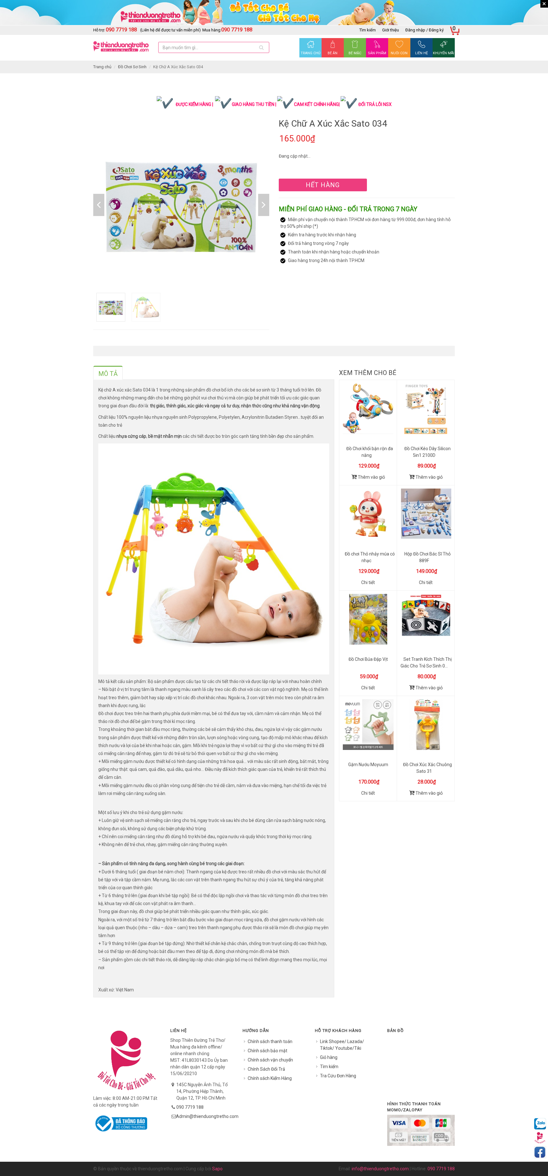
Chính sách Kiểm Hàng (270, 1078)
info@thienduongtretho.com (380, 1168)
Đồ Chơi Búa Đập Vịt (368, 659)
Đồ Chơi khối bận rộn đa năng (369, 452)
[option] (181, 204)
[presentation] (108, 374)
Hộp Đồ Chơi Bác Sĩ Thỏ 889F (427, 557)
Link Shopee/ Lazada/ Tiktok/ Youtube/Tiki (342, 1045)
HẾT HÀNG (323, 185)
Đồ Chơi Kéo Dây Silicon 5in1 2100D (427, 452)
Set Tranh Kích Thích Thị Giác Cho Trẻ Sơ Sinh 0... (426, 662)
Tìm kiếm (367, 30)
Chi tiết (368, 582)
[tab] (108, 373)
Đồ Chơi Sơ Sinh (132, 66)
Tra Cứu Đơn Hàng (338, 1075)
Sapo (217, 1168)
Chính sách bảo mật (267, 1050)
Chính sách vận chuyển (270, 1059)
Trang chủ (102, 66)
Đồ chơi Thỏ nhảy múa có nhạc (370, 557)
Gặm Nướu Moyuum (368, 764)
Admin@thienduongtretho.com (207, 1116)
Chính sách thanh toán (270, 1041)
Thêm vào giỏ (371, 477)
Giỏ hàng (328, 1057)
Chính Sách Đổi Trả (266, 1069)
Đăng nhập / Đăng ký (424, 30)
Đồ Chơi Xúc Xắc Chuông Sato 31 (427, 768)
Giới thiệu (390, 30)
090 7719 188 (190, 1107)
